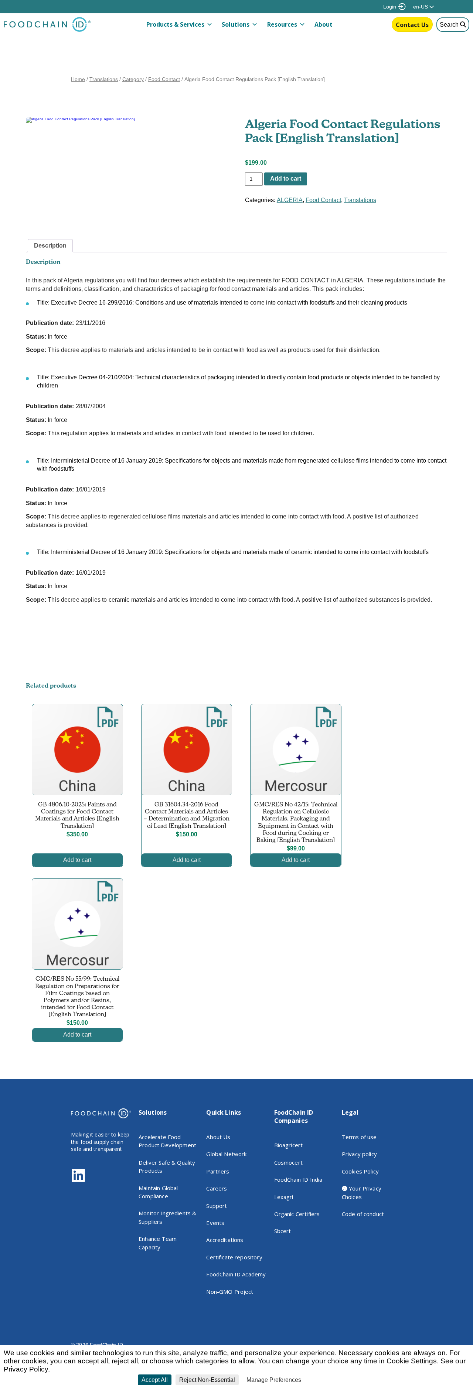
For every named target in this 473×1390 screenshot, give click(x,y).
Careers (216, 1188)
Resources (282, 24)
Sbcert (282, 1231)
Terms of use (359, 1137)
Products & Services (175, 24)
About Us (218, 1137)
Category (133, 79)
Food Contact (164, 79)
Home (78, 79)
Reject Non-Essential (207, 1380)
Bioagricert (288, 1145)
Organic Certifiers (297, 1214)
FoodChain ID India (298, 1179)
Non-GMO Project (229, 1291)
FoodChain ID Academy (236, 1274)
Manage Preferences (273, 1380)
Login (389, 7)
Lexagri (283, 1197)
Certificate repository (234, 1257)
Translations (103, 79)
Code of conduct (363, 1214)
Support (216, 1205)
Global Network (226, 1154)
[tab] (50, 245)
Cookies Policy (360, 1171)
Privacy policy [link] (322, 1380)
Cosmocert (288, 1162)
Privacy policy (359, 1154)
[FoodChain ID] (47, 30)
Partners (217, 1171)
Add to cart (285, 178)
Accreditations (224, 1239)
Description (50, 245)
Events (215, 1222)
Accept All (155, 1380)
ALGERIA (290, 200)
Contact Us (412, 25)
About (323, 24)
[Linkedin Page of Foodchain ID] (78, 1181)
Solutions (235, 24)
